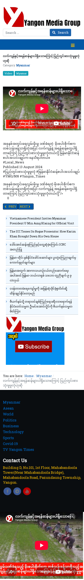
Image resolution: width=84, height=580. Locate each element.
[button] (72, 44)
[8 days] (35, 340)
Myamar (21, 73)
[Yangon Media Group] (42, 17)
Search (63, 32)
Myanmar (23, 65)
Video (8, 73)
